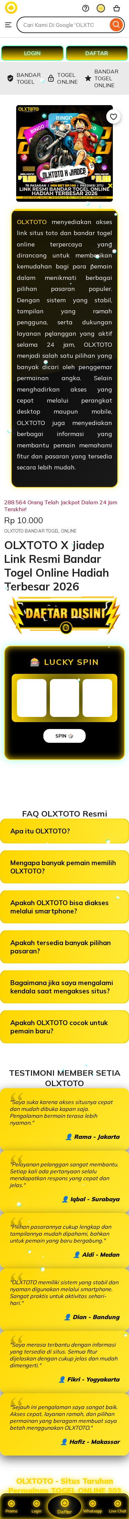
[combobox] (62, 25)
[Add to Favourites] (113, 116)
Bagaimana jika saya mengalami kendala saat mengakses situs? (61, 987)
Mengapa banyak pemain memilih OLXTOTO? (63, 867)
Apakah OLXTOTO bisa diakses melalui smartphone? (59, 907)
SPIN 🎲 (64, 736)
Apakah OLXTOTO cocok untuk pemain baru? (59, 1027)
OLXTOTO (34, 222)
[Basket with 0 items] (116, 8)
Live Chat (117, 1511)
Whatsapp (92, 1511)
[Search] (116, 25)
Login (37, 1511)
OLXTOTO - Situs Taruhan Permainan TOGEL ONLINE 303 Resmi (64, 1490)
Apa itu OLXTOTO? (40, 831)
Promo (11, 1511)
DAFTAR (96, 53)
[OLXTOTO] (11, 12)
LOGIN (32, 53)
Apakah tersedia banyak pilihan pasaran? (60, 947)
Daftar (64, 1512)
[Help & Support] (85, 8)
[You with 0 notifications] (101, 8)
